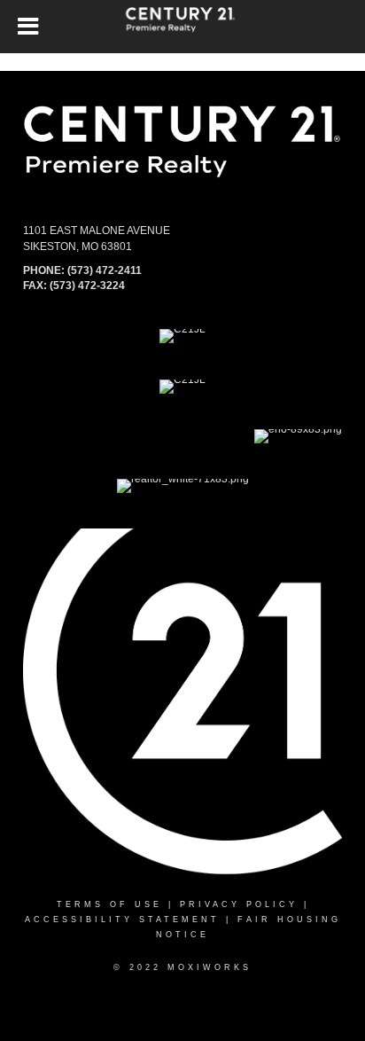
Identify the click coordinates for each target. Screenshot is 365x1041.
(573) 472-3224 (87, 285)
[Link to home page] (183, 26)
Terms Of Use (109, 904)
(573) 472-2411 (104, 270)
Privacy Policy (239, 904)
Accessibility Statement (122, 919)
